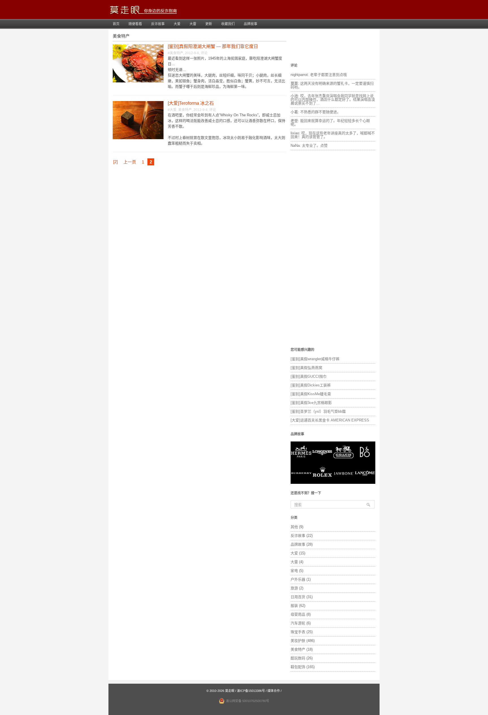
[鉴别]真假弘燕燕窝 (306, 368)
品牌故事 (250, 24)
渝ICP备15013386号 (251, 690)
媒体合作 (273, 690)
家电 (294, 570)
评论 (204, 53)
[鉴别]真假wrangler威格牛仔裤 (315, 359)
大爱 (177, 24)
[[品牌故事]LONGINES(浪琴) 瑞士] (322, 461)
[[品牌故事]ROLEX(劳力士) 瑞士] (322, 482)
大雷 (192, 24)
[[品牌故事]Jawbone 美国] (343, 482)
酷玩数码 (298, 658)
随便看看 (135, 24)
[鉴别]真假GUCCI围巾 (308, 376)
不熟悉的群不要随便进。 (320, 112)
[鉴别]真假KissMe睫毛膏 (311, 394)
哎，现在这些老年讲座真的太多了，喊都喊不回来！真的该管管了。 (333, 135)
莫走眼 (229, 690)
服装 (294, 606)
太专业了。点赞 (315, 145)
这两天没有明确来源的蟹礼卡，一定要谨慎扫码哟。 (332, 85)
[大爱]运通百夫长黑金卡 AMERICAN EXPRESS (330, 420)
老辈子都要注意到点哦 (328, 75)
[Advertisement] (333, 249)
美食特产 (176, 53)
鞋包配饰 (298, 667)
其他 (294, 527)
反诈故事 (158, 24)
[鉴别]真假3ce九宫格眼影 (311, 403)
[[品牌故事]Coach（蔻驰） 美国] (343, 461)
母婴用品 (298, 614)
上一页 (129, 161)
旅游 (294, 588)
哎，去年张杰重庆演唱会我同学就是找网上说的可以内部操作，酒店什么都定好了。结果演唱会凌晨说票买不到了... (333, 99)
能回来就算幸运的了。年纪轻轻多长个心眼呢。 (330, 122)
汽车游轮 (298, 623)
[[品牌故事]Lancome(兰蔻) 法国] (364, 482)
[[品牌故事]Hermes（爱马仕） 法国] (301, 461)
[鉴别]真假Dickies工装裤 (311, 385)
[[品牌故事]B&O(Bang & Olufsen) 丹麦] (364, 461)
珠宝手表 (298, 632)
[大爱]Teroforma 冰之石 (191, 103)
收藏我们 (228, 24)
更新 (208, 24)
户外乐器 (298, 579)
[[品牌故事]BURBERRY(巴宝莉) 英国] (301, 482)
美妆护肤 (298, 641)
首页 (116, 24)
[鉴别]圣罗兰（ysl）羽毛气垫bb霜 (318, 411)
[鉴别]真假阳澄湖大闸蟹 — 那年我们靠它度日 (213, 46)
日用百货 (298, 597)
